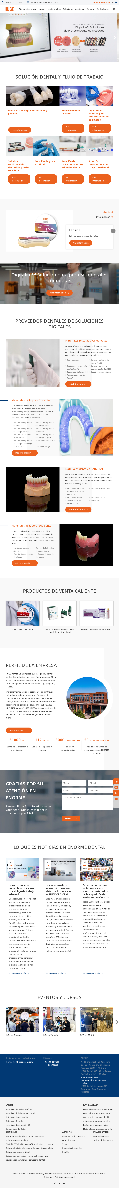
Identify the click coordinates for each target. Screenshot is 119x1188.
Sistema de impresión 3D (17, 1117)
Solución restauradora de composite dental (99, 164)
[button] (4, 38)
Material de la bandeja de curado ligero (44, 549)
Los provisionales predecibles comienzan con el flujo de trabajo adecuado (22, 890)
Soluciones (68, 9)
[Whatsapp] (116, 781)
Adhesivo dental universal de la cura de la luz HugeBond (59, 631)
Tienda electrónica (28, 9)
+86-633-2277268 (14, 2)
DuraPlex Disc (72, 503)
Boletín (65, 1152)
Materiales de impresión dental (31, 400)
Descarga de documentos (73, 1136)
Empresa (90, 9)
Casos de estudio (69, 1140)
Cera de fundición (74, 500)
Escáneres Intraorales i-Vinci (95, 1125)
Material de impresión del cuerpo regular (44, 436)
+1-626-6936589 (50, 1065)
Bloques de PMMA (74, 497)
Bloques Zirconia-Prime (100, 488)
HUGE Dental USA (101, 2)
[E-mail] (116, 787)
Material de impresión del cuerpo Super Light (23, 442)
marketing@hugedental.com (44, 2)
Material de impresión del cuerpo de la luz (44, 424)
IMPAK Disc (95, 500)
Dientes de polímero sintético (22, 549)
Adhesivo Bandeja (42, 447)
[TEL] (116, 793)
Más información (20, 130)
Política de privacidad (65, 1177)
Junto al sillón (54, 9)
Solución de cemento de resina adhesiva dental (72, 164)
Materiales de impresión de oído (97, 1129)
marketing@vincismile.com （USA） (93, 1081)
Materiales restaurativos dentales (86, 340)
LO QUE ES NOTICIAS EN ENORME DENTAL (59, 847)
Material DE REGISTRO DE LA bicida (22, 436)
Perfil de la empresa (31, 665)
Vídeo (64, 1144)
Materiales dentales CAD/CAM (84, 469)
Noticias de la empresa (103, 1140)
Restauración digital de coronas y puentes (27, 112)
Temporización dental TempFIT (76, 376)
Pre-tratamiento (74, 360)
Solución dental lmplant (71, 112)
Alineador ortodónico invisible (96, 1121)
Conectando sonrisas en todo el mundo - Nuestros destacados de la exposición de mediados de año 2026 (96, 891)
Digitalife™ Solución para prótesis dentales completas (99, 115)
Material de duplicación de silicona (23, 555)
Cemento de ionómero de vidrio (97, 1117)
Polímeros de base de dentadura (44, 555)
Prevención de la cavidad (77, 372)
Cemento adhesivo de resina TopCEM (100, 361)
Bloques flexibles (98, 497)
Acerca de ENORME (101, 1136)
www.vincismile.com (90, 1077)
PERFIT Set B (18, 447)
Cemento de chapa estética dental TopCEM (101, 367)
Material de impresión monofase (44, 430)
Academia (80, 9)
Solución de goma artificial (45, 163)
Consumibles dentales (16, 1129)
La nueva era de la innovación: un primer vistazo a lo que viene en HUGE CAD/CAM (58, 890)
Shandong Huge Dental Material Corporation (55, 1173)
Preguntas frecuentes (72, 1148)
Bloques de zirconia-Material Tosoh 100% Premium (75, 491)
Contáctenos (103, 9)
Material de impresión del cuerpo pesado (22, 430)
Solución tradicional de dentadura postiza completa (19, 166)
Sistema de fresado (14, 1121)
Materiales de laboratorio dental (32, 525)
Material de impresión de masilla (22, 424)
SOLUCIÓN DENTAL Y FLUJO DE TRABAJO (59, 77)
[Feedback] (116, 799)
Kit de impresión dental (45, 441)
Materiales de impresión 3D (18, 1125)
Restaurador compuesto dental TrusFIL (77, 367)
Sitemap (48, 1177)
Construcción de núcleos (101, 372)
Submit (69, 818)
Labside (42, 9)
